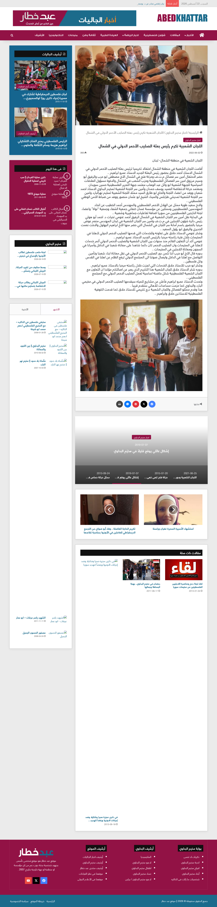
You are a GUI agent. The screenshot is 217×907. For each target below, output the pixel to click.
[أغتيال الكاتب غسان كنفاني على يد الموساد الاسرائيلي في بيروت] (57, 216)
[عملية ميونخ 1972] (57, 198)
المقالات (175, 35)
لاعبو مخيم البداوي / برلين (138, 879)
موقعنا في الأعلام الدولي (90, 879)
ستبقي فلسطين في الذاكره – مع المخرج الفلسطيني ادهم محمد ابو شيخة (31, 325)
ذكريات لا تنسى (191, 856)
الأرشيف (39, 35)
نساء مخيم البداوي (142, 873)
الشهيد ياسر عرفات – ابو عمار (31, 617)
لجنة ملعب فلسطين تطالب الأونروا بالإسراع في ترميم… (31, 253)
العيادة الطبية (109, 35)
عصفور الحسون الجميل (34, 632)
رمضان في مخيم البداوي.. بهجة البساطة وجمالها (145, 585)
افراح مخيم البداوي (190, 867)
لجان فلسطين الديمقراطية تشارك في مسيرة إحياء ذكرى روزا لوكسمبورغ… (44, 95)
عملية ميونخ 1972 (36, 193)
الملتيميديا (146, 856)
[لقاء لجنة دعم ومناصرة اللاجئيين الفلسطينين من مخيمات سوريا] (183, 569)
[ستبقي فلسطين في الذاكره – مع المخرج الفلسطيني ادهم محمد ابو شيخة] (57, 330)
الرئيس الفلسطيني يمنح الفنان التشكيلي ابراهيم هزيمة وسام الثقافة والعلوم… (42, 142)
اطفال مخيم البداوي (141, 867)
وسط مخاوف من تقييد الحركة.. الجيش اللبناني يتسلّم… (30, 269)
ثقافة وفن (89, 35)
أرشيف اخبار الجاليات (93, 856)
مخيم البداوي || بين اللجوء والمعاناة (33, 347)
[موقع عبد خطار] (182, 18)
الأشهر (56, 309)
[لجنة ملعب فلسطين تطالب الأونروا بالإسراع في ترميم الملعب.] (57, 256)
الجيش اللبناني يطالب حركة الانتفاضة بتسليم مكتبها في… (30, 284)
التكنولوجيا (56, 35)
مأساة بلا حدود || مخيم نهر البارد (33, 362)
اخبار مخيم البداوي (176, 132)
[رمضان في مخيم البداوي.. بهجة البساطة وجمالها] (141, 569)
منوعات (73, 35)
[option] (141, 450)
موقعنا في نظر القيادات (91, 873)
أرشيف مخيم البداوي (93, 862)
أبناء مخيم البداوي (190, 873)
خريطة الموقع (37, 901)
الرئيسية (194, 132)
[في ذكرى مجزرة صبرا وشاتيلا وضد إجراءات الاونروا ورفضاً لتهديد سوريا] (99, 686)
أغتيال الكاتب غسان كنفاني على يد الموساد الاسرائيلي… (30, 210)
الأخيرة (25, 309)
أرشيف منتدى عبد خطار (91, 867)
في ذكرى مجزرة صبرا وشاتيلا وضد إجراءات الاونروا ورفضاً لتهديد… (101, 818)
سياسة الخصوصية (19, 901)
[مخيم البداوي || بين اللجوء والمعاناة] (57, 350)
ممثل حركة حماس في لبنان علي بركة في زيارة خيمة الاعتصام (141, 450)
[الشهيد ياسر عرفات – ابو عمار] (57, 622)
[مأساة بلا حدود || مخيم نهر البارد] (57, 486)
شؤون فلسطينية (154, 35)
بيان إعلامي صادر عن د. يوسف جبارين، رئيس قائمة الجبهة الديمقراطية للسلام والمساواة (126, 3)
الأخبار (189, 35)
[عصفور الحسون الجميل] (57, 637)
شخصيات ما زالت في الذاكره (185, 879)
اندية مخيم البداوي (190, 862)
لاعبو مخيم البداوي (142, 862)
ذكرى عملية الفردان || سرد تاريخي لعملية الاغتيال (33, 179)
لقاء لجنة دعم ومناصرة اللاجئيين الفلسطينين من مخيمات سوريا (187, 585)
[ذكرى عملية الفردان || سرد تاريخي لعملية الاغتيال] (57, 182)
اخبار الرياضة (131, 35)
